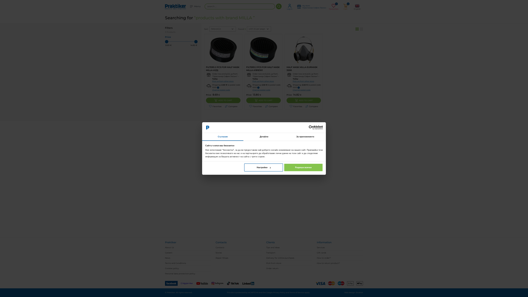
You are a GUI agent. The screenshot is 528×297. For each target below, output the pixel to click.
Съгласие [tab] (223, 136)
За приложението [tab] (305, 136)
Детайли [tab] (264, 136)
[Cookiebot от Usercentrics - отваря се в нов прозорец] (311, 128)
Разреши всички (303, 167)
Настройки (262, 167)
